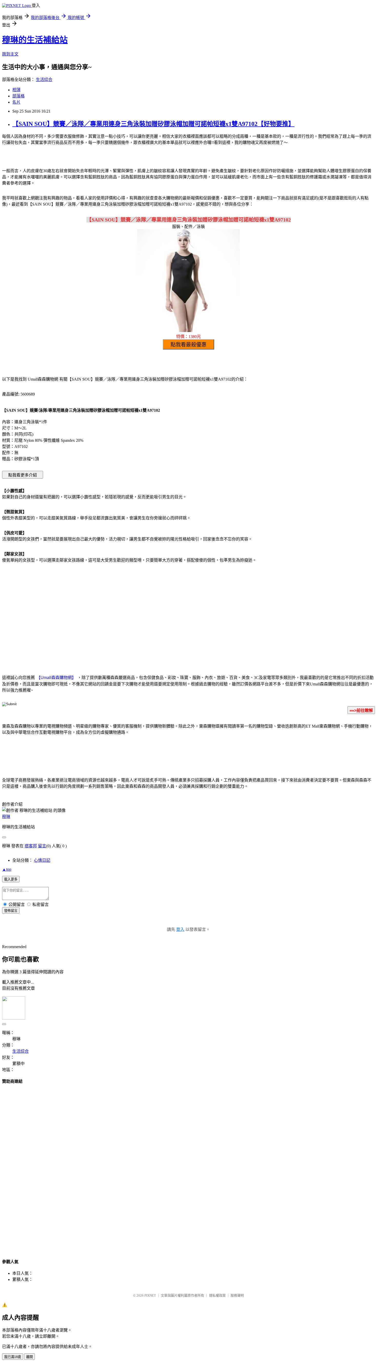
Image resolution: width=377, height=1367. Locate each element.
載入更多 (10, 879)
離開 (29, 1357)
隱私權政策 (217, 1295)
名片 (16, 102)
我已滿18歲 (12, 1357)
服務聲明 (237, 1295)
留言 (42, 846)
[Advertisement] (145, 608)
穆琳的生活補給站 (35, 39)
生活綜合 (44, 79)
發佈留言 (10, 911)
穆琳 (6, 816)
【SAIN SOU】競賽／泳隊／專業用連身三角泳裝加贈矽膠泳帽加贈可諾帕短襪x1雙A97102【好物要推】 (153, 124)
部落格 (18, 96)
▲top (6, 869)
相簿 (16, 90)
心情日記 (42, 860)
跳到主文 (10, 54)
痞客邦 (31, 846)
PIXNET (150, 1295)
